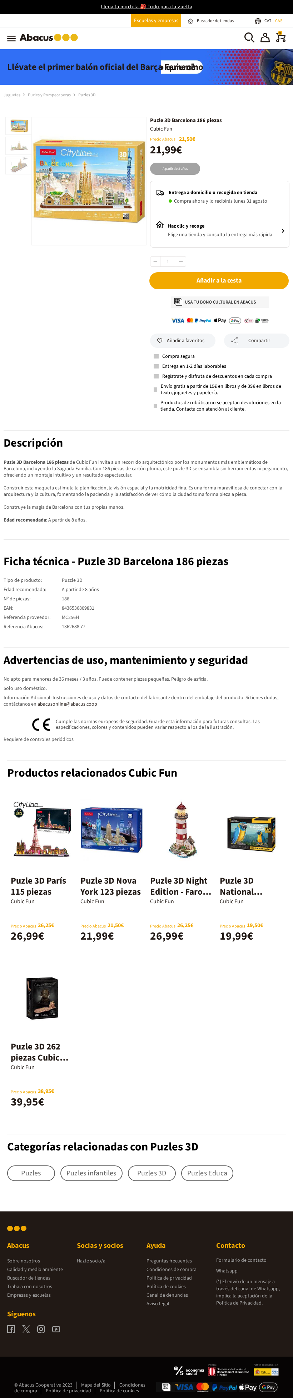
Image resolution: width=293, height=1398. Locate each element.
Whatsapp (227, 1271)
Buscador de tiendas (28, 1278)
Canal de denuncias (167, 1295)
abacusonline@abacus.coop (67, 704)
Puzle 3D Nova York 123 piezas (110, 886)
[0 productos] (281, 41)
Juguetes (12, 95)
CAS (278, 21)
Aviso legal (157, 1303)
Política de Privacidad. (239, 1303)
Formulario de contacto (241, 1260)
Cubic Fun (161, 129)
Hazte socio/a (91, 1261)
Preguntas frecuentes (169, 1261)
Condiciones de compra (171, 1269)
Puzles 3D (86, 95)
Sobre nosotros (23, 1261)
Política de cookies (166, 1286)
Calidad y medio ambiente (35, 1269)
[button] (265, 38)
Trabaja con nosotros (29, 1286)
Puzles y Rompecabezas (49, 95)
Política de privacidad (169, 1278)
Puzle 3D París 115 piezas (38, 886)
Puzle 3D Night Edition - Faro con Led (179, 891)
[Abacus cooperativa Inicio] (50, 42)
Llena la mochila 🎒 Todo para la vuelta (146, 6)
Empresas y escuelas (29, 1295)
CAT (268, 21)
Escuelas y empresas (156, 20)
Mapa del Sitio (96, 1385)
